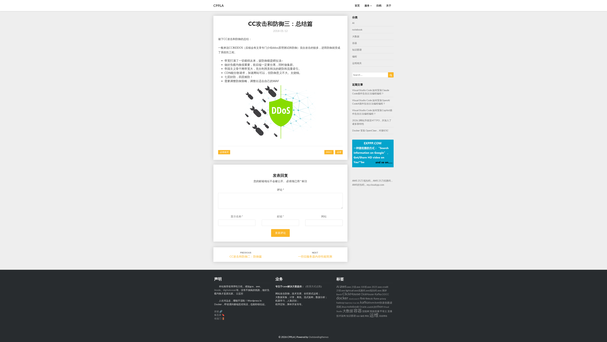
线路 (358, 316)
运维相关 (224, 152)
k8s (358, 303)
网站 (324, 216)
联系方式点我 (314, 286)
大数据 (355, 36)
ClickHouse (351, 294)
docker (342, 298)
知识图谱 (357, 49)
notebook (357, 29)
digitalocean (229, 290)
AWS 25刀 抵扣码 (361, 180)
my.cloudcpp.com (375, 184)
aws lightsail (347, 290)
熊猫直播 (374, 311)
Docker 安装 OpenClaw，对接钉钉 (370, 130)
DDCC (329, 152)
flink (362, 298)
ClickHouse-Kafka (371, 294)
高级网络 (383, 316)
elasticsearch (354, 299)
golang (383, 298)
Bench (339, 294)
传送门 (217, 318)
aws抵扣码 (371, 290)
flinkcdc (369, 298)
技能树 (365, 311)
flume (376, 298)
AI (353, 23)
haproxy (349, 303)
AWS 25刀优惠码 (382, 180)
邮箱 (280, 216)
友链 (216, 311)
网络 (367, 316)
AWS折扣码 (358, 184)
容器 (354, 43)
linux (344, 306)
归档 (378, 5)
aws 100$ (361, 286)
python (378, 306)
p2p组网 (370, 307)
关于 (388, 5)
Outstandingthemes (318, 336)
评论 (280, 189)
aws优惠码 (359, 290)
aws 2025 (372, 286)
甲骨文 (383, 311)
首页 (357, 5)
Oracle (362, 306)
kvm (371, 302)
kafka (364, 302)
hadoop (340, 302)
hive (354, 303)
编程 (354, 56)
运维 (339, 152)
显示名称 (237, 216)
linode (217, 290)
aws (343, 286)
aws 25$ (351, 286)
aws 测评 (382, 290)
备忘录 (217, 314)
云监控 (239, 293)
